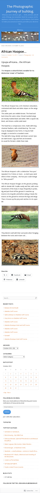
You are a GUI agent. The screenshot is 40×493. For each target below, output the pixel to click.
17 (15, 381)
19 (26, 381)
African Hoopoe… (13, 51)
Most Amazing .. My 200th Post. (14, 435)
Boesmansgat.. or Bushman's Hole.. (15, 448)
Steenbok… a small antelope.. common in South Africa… (21, 451)
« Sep (4, 392)
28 (36, 384)
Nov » (9, 392)
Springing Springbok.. (11, 464)
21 (36, 381)
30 (10, 388)
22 (5, 384)
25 (20, 384)
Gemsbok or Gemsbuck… (12, 432)
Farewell (7, 335)
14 (36, 377)
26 (26, 384)
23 (10, 384)
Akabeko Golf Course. (11, 322)
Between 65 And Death (11, 308)
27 (31, 384)
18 (20, 381)
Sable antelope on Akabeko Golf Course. (17, 315)
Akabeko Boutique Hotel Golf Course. (16, 339)
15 (5, 381)
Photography (27, 55)
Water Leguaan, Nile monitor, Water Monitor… (18, 444)
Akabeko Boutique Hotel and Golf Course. (17, 325)
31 (15, 388)
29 (5, 388)
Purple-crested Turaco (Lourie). (14, 467)
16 (10, 381)
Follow (7, 412)
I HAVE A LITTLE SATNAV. (12, 460)
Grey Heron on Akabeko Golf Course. (16, 318)
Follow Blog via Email (11, 398)
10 (15, 377)
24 (15, 384)
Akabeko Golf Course (11, 311)
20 (31, 381)
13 (31, 377)
